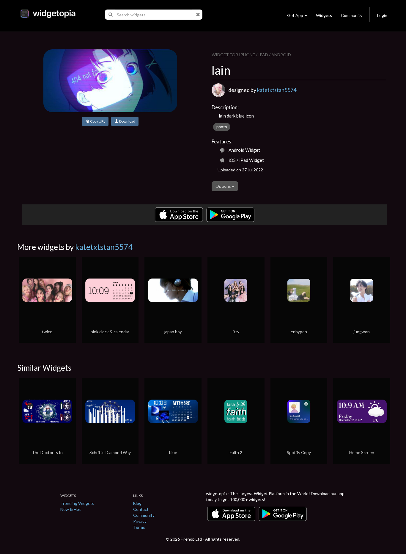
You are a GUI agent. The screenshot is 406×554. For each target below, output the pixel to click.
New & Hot (70, 509)
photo (221, 126)
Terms (139, 527)
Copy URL (97, 121)
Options (223, 186)
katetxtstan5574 (276, 90)
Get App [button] (295, 15)
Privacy (140, 521)
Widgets (324, 15)
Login (382, 15)
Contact (141, 509)
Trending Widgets (77, 503)
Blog (137, 503)
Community (351, 15)
